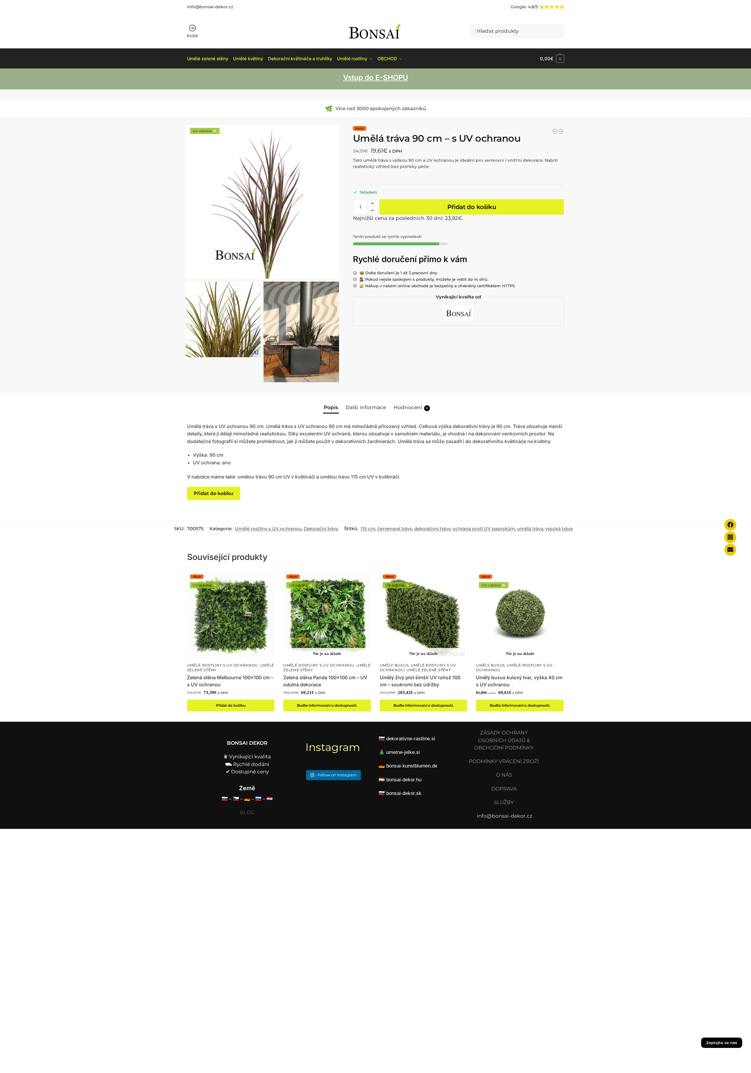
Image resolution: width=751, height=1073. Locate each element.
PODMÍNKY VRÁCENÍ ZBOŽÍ (504, 761)
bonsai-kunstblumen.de (411, 766)
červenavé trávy (394, 528)
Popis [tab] (331, 407)
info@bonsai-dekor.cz (210, 6)
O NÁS (504, 775)
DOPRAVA (504, 789)
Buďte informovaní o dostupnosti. (327, 705)
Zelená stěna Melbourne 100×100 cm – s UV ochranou (230, 680)
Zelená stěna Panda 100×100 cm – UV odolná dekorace (325, 680)
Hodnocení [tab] (411, 407)
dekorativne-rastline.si (410, 739)
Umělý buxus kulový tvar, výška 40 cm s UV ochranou (519, 680)
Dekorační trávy (321, 528)
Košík (192, 35)
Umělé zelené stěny (428, 670)
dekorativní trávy (432, 528)
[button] (552, 58)
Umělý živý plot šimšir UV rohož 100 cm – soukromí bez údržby (420, 680)
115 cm (368, 528)
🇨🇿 (236, 799)
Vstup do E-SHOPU (375, 77)
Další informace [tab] (366, 407)
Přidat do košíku (471, 206)
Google (518, 6)
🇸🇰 (225, 799)
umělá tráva (530, 528)
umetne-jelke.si (403, 752)
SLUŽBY (504, 802)
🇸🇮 (258, 799)
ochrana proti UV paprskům (484, 528)
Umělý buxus (394, 665)
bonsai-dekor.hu (403, 780)
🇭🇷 (269, 799)
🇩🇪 (247, 799)
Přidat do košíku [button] (231, 705)
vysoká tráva (559, 528)
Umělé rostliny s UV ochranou (268, 528)
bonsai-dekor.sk (403, 793)
